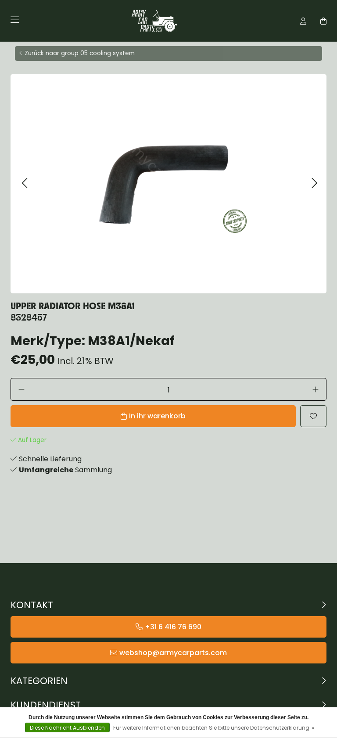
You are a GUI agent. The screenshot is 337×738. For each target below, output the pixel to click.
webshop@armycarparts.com (173, 653)
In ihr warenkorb (157, 416)
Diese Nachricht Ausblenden (67, 727)
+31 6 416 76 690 (173, 627)
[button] (24, 183)
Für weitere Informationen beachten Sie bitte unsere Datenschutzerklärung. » (214, 727)
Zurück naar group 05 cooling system (80, 53)
